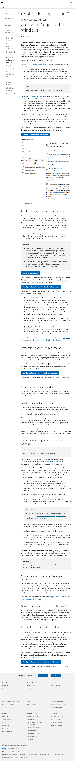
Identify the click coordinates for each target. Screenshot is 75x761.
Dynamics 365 (5, 725)
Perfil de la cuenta (31, 685)
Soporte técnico (7, 7)
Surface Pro (5, 685)
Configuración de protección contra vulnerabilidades (40, 662)
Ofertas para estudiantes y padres (59, 704)
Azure (3, 722)
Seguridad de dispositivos (10, 67)
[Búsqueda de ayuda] (6, 2)
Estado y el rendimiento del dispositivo (10, 75)
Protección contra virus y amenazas (10, 46)
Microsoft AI (5, 716)
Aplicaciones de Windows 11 (9, 704)
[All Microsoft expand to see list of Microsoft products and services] (2, 2)
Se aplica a (26, 36)
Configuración (11, 94)
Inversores (53, 728)
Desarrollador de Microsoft (33, 716)
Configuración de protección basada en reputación (40, 373)
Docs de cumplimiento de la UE (9, 757)
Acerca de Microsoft (55, 719)
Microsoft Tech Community (33, 727)
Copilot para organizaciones (9, 692)
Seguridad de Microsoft (7, 719)
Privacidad (22, 754)
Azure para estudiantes (56, 707)
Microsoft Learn (30, 719)
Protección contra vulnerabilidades (36, 114)
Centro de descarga (31, 688)
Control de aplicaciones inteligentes (36, 64)
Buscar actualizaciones (30, 273)
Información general (12, 14)
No (55, 676)
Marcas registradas (44, 754)
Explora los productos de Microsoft (10, 701)
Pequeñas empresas (7, 738)
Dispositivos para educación (57, 688)
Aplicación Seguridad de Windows (9, 32)
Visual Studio (30, 739)
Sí (43, 676)
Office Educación (55, 698)
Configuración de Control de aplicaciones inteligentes (41, 287)
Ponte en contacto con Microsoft (10, 754)
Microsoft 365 (5, 698)
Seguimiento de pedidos (32, 698)
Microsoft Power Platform (33, 733)
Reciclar (28, 701)
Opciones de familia (10, 83)
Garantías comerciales (32, 704)
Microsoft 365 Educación (56, 695)
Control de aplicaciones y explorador (11, 60)
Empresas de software (32, 736)
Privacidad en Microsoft (56, 725)
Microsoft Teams (6, 735)
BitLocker (8, 25)
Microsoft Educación (55, 685)
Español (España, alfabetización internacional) (16, 745)
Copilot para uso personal (8, 695)
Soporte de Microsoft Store (33, 692)
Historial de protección (10, 89)
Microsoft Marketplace (32, 730)
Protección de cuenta (10, 53)
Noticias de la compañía (56, 722)
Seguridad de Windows (9, 19)
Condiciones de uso (32, 754)
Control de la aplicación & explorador (35, 135)
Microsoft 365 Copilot (7, 732)
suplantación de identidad (53, 462)
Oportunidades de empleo (57, 716)
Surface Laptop (5, 688)
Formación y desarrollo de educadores (60, 701)
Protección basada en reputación (35, 96)
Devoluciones (30, 695)
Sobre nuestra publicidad (57, 754)
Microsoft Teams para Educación (58, 692)
